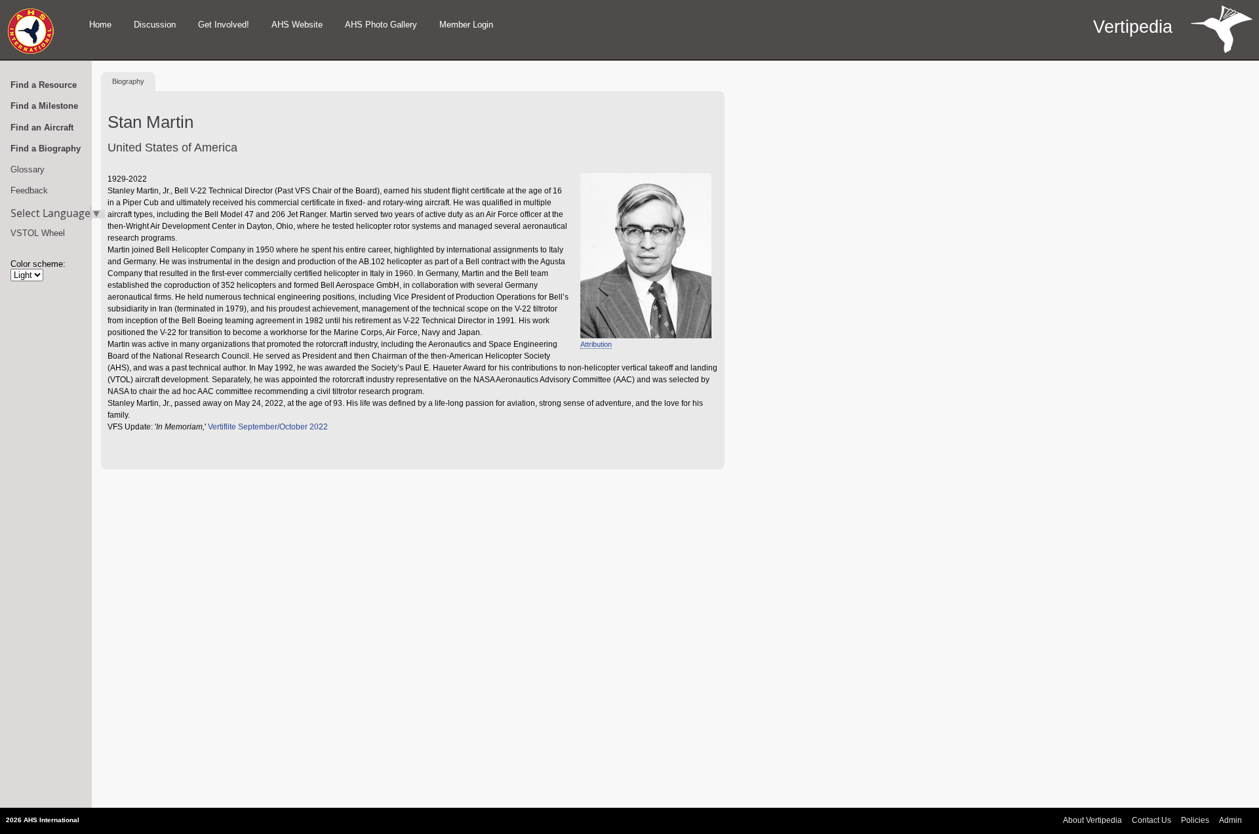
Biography (128, 81)
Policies (1195, 820)
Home (100, 25)
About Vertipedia (1092, 820)
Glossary (27, 169)
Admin (1230, 820)
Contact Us (1151, 820)
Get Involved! (223, 25)
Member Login (466, 25)
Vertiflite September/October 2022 (268, 426)
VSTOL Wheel (37, 233)
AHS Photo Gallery (381, 25)
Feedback (29, 190)
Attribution (596, 344)
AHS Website (297, 25)
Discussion (155, 25)
